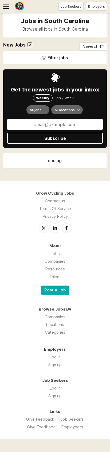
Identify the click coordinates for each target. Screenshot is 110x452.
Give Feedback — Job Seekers (55, 419)
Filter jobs (58, 57)
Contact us (55, 200)
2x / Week (65, 98)
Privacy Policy (55, 216)
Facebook (66, 228)
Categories (55, 332)
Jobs (55, 253)
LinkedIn (55, 228)
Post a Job (55, 290)
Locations (55, 324)
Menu (7, 7)
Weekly (42, 98)
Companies (55, 261)
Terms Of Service (55, 208)
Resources (55, 268)
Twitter (43, 228)
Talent (55, 276)
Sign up (55, 364)
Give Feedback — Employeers (55, 426)
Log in (55, 356)
